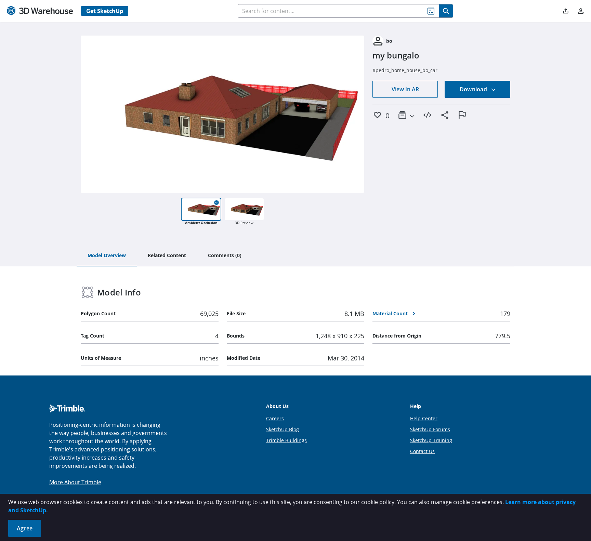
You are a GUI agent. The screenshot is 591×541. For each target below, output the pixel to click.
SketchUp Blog (282, 429)
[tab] (107, 255)
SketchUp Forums (430, 429)
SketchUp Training (431, 440)
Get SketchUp (104, 11)
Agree (24, 528)
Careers (275, 418)
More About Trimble (75, 482)
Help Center (423, 418)
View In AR (405, 89)
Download (474, 89)
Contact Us (422, 451)
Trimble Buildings (286, 440)
